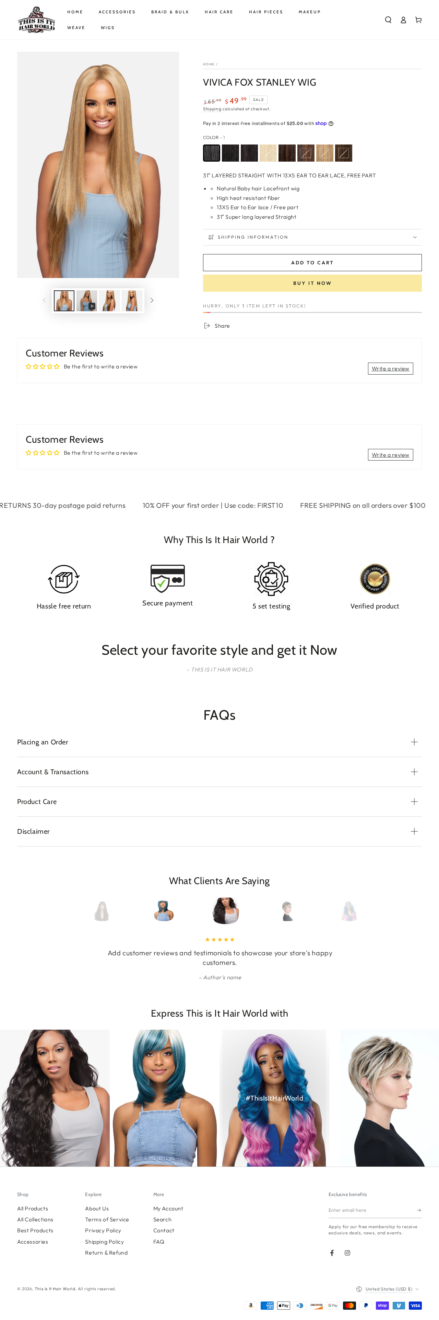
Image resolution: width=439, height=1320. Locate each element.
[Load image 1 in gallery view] (64, 300)
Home (209, 64)
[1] (211, 153)
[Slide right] (151, 300)
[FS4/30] (306, 153)
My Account (168, 1208)
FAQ (159, 1241)
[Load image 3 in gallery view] (132, 300)
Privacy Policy (103, 1230)
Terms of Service (107, 1219)
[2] (249, 153)
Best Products (35, 1230)
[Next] (340, 910)
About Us (97, 1208)
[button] (388, 19)
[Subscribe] (419, 1210)
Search (162, 1219)
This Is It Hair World (55, 1288)
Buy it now (312, 283)
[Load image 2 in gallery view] (109, 300)
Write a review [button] (391, 368)
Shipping (212, 108)
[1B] (230, 153)
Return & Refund (106, 1252)
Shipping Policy (104, 1241)
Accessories (32, 1241)
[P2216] (324, 153)
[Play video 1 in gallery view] (86, 300)
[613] (268, 153)
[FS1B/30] (287, 153)
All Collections (35, 1219)
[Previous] (98, 910)
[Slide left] (44, 300)
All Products (32, 1208)
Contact (164, 1230)
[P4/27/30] (343, 153)
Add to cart (312, 263)
